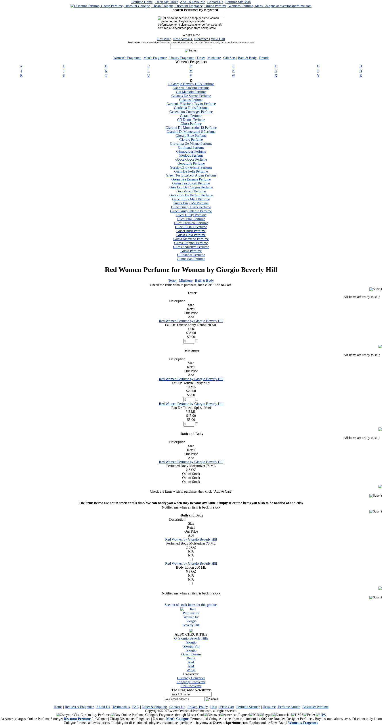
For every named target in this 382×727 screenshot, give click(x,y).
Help (213, 707)
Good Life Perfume (191, 163)
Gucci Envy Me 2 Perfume (191, 199)
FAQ (135, 707)
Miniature (214, 58)
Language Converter (191, 682)
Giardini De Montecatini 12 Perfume (191, 127)
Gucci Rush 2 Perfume (191, 227)
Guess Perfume (191, 251)
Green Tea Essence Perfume (191, 179)
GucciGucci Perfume (191, 191)
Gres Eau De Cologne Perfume (191, 187)
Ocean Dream (191, 654)
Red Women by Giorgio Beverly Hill (191, 539)
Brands (264, 58)
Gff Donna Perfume (191, 119)
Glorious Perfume (191, 155)
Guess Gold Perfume (191, 235)
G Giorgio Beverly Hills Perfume (191, 84)
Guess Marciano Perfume (191, 239)
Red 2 (191, 658)
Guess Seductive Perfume (191, 247)
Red (191, 662)
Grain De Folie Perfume (191, 171)
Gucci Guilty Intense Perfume (191, 211)
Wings (191, 670)
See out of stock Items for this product (191, 605)
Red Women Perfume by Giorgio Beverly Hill (191, 321)
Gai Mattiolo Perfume (191, 92)
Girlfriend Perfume (191, 147)
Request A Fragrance (79, 707)
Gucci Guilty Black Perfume (191, 207)
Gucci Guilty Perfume (191, 215)
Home (58, 707)
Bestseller (164, 39)
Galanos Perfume (191, 100)
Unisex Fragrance (181, 58)
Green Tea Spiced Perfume (191, 183)
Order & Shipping (154, 707)
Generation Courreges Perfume (191, 112)
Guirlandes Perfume (191, 255)
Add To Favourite (192, 2)
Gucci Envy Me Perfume (191, 203)
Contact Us (215, 2)
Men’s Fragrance (155, 58)
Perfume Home (142, 2)
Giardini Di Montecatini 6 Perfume (191, 131)
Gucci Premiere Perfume (191, 223)
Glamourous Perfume (191, 151)
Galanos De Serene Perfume (191, 96)
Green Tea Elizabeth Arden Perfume (191, 175)
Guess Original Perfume (191, 243)
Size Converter (191, 686)
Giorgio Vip (191, 646)
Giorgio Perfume (191, 139)
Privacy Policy (197, 707)
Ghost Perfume (191, 123)
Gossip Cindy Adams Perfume (191, 167)
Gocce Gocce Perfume (191, 159)
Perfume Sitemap (248, 707)
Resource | (270, 707)
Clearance (201, 39)
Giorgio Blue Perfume (191, 135)
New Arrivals (183, 39)
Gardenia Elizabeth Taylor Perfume (191, 104)
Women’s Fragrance (127, 58)
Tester (201, 58)
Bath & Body (247, 58)
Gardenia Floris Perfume (191, 108)
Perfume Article (289, 707)
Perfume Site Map (238, 2)
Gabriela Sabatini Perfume (191, 88)
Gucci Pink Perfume (191, 219)
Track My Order (166, 2)
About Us (103, 707)
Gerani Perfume (191, 116)
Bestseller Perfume (315, 707)
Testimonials (121, 707)
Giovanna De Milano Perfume (191, 143)
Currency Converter (191, 678)
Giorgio (191, 642)
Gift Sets (229, 58)
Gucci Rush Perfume (191, 231)
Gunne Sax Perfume (191, 259)
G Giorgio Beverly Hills (191, 638)
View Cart (218, 39)
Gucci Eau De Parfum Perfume (191, 195)
